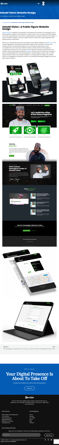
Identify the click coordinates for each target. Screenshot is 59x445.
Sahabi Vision (49, 42)
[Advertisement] (29, 359)
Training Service (6, 423)
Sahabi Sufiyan (6, 32)
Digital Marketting (6, 419)
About (31, 419)
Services (32, 416)
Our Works (8, 22)
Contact (32, 423)
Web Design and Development (10, 414)
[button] (38, 3)
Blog (31, 421)
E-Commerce (5, 416)
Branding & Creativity (7, 421)
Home (3, 22)
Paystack (28, 51)
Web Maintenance (7, 418)
